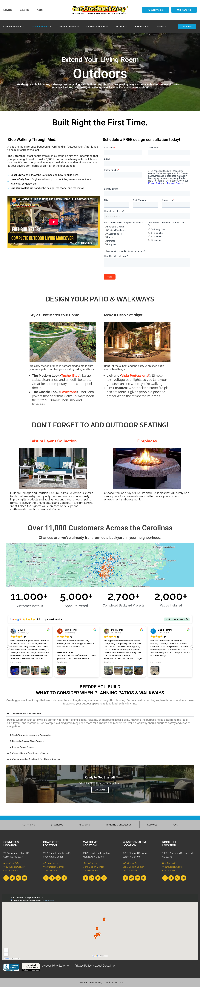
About (40, 10)
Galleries (24, 10)
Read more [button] (15, 662)
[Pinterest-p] (18, 878)
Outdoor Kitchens (12, 26)
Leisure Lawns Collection (53, 441)
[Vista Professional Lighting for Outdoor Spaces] (137, 342)
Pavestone (68, 392)
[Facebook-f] (6, 878)
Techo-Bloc (70, 376)
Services (7, 10)
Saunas (160, 26)
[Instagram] (24, 878)
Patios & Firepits (40, 26)
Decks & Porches (67, 26)
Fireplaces (147, 441)
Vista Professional (135, 376)
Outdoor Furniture (96, 26)
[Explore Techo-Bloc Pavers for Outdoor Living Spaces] (63, 342)
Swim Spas (140, 26)
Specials (187, 26)
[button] (192, 647)
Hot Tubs (120, 26)
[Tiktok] (12, 878)
